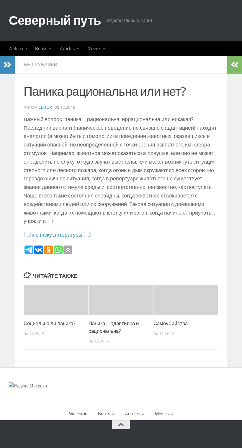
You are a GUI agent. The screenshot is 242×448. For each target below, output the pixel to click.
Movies (94, 48)
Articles (67, 48)
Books (41, 48)
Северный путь (55, 20)
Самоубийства (170, 323)
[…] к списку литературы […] (57, 235)
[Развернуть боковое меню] (7, 65)
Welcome (18, 48)
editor (45, 107)
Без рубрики (41, 64)
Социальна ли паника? (50, 323)
